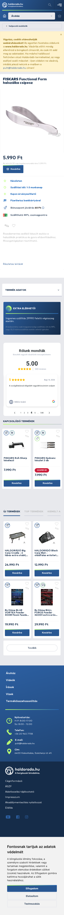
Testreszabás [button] (32, 903)
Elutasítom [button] (32, 896)
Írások (10, 687)
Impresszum (12, 797)
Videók (10, 680)
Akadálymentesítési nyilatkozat (23, 802)
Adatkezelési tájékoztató (19, 792)
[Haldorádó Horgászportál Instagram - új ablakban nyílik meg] (28, 817)
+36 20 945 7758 (24, 734)
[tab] (11, 513)
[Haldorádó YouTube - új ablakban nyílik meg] (10, 817)
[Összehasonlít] (7, 226)
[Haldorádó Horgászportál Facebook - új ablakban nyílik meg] (19, 817)
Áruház (10, 673)
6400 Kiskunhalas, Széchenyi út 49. (33, 753)
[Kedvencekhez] (14, 226)
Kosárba (15, 169)
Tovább (32, 648)
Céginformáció (13, 781)
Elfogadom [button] (32, 888)
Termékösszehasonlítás (21, 701)
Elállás (9, 808)
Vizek (9, 694)
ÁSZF (8, 786)
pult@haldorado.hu (14, 68)
